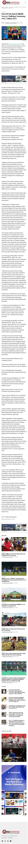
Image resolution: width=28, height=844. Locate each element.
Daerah (4, 741)
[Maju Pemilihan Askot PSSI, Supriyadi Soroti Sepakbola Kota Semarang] (14, 544)
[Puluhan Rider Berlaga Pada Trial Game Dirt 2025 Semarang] (14, 619)
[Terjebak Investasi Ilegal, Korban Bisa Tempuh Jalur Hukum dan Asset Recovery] (4, 707)
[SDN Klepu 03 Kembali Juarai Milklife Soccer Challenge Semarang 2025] (14, 595)
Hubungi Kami (4, 837)
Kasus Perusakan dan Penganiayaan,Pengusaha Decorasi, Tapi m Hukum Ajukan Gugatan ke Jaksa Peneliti (17, 691)
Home (3, 7)
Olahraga (4, 552)
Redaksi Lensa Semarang (8, 745)
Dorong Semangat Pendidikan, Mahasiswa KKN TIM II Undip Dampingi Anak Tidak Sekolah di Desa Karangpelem (17, 699)
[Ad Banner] (14, 78)
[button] (25, 2)
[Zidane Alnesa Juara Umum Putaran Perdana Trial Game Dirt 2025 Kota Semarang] (14, 644)
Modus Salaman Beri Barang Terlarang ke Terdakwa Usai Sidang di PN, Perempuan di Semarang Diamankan (16, 714)
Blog (6, 7)
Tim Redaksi (10, 837)
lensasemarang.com (14, 44)
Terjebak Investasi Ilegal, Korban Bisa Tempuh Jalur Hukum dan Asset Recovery (17, 707)
